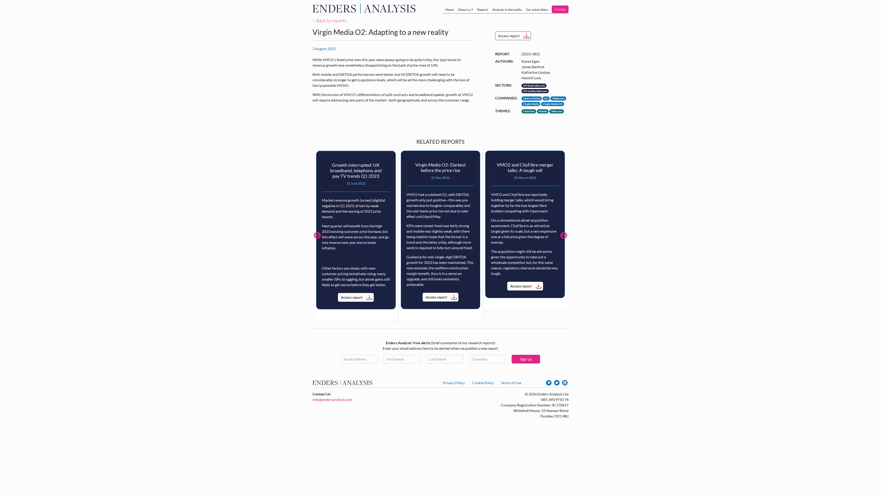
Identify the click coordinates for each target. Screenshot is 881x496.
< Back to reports (329, 20)
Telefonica (558, 98)
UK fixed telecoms (534, 85)
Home (449, 9)
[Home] (365, 8)
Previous (317, 236)
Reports (482, 9)
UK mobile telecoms (535, 91)
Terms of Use (511, 382)
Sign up (526, 359)
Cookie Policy (483, 382)
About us (464, 9)
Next (564, 236)
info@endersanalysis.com (332, 399)
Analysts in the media (507, 9)
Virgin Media (531, 104)
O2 (546, 98)
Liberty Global (531, 98)
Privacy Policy (454, 382)
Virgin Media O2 (553, 104)
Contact (560, 9)
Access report (509, 36)
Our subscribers (537, 9)
